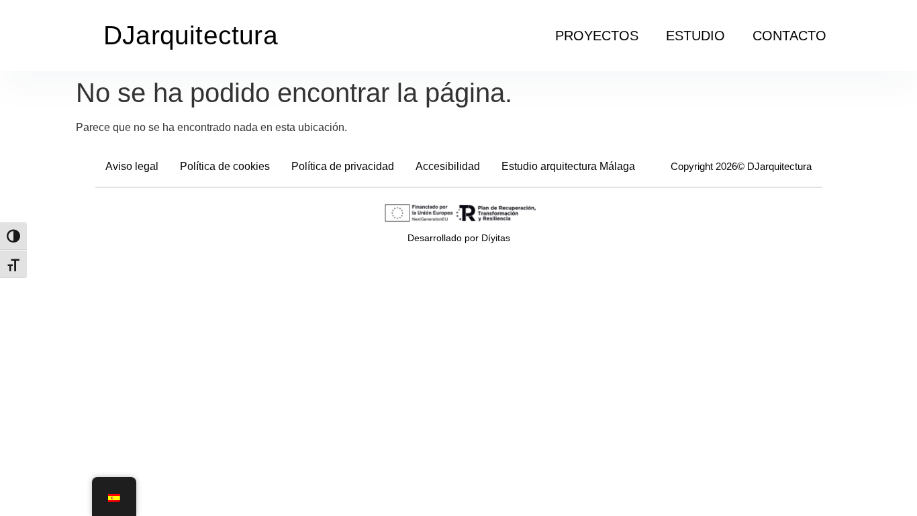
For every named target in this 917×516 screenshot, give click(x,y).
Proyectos (596, 35)
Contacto (789, 35)
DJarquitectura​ (190, 35)
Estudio (695, 35)
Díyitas (495, 237)
